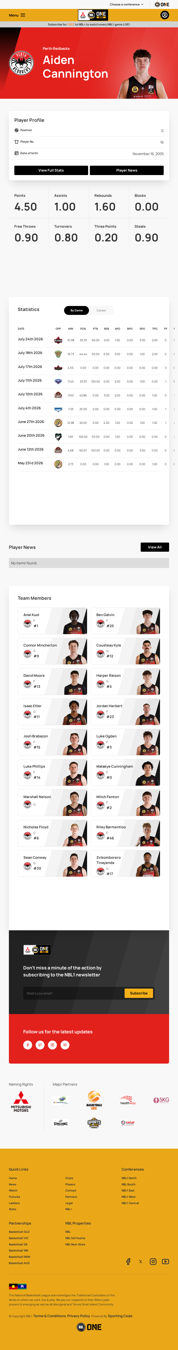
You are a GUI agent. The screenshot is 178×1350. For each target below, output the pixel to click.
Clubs (69, 1178)
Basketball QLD (19, 1232)
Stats (12, 1209)
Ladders (14, 1203)
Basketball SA (18, 1244)
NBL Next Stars (75, 1244)
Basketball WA (18, 1250)
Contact (70, 1190)
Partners (71, 1197)
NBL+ (68, 1209)
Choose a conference (125, 4)
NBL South (128, 1184)
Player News (126, 170)
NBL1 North (129, 1178)
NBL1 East (128, 1190)
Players (70, 1184)
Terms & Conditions (49, 1316)
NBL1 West (129, 1197)
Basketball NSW (19, 1257)
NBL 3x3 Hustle (75, 1238)
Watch (13, 1190)
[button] (127, 4)
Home (13, 1178)
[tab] (76, 310)
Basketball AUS (19, 1263)
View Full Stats (51, 170)
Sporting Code (120, 1316)
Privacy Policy (78, 1316)
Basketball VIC (18, 1238)
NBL (68, 1232)
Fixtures (14, 1197)
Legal (69, 1203)
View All (155, 547)
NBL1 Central (130, 1203)
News (12, 1184)
